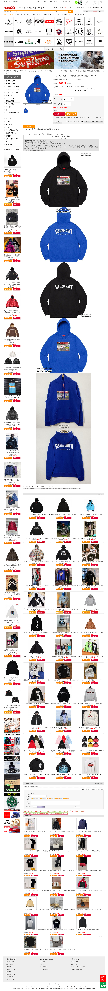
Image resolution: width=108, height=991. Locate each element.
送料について (9, 971)
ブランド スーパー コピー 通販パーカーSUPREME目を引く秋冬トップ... (90, 680)
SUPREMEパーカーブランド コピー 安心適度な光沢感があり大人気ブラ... (90, 703)
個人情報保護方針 (45, 969)
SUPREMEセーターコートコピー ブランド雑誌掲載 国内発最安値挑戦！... (12, 199)
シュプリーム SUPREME (76, 121)
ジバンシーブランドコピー (26, 987)
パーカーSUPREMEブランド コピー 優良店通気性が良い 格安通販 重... (12, 565)
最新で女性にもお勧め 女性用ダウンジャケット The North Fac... (63, 727)
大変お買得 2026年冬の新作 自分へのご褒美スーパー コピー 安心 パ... (12, 341)
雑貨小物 (9, 144)
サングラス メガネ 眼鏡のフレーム (12, 131)
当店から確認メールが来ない (78, 966)
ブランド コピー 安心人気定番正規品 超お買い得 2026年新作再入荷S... (12, 284)
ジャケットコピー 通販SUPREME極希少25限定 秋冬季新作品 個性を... (12, 707)
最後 (102, 789)
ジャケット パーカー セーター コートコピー (52, 486)
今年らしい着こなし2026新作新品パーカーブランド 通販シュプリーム (63, 562)
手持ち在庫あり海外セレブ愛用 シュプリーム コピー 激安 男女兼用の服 (36, 751)
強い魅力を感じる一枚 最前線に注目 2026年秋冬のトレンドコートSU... (12, 227)
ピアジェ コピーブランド (77, 811)
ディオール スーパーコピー (39, 987)
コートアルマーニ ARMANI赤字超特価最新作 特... (62, 831)
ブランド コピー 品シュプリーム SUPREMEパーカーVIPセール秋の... (37, 632)
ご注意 (42, 964)
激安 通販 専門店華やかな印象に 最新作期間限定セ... (63, 890)
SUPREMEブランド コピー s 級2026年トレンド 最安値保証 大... (12, 594)
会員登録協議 (43, 966)
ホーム (24, 71)
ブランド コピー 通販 (47, 1)
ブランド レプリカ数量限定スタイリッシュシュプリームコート (36, 609)
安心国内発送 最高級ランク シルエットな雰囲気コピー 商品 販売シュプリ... (12, 424)
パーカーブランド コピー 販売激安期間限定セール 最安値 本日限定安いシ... (12, 256)
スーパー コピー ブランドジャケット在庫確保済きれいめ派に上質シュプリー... (36, 538)
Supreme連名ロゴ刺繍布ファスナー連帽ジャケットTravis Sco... (12, 312)
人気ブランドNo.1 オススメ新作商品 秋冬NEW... (63, 909)
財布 (7, 110)
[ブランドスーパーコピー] (13, 7)
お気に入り (94, 11)
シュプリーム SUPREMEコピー (42, 71)
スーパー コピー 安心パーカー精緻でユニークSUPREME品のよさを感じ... (90, 609)
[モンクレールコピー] (79, 60)
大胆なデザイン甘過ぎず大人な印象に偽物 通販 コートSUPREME (63, 514)
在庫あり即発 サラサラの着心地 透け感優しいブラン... (63, 929)
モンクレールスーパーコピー (34, 15)
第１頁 (93, 789)
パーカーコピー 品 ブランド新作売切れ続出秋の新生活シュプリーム (66, 488)
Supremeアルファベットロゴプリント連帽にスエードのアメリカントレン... (12, 171)
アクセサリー (10, 124)
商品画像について (10, 974)
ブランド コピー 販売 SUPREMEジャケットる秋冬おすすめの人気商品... (90, 632)
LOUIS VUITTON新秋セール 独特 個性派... (35, 831)
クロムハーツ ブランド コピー (64, 15)
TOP (103, 986)
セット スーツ (11, 95)
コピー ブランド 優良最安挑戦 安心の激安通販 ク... (62, 949)
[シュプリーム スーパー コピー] (29, 52)
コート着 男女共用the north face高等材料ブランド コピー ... (63, 680)
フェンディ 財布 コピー (67, 987)
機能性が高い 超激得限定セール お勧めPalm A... (89, 909)
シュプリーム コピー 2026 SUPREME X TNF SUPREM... (90, 751)
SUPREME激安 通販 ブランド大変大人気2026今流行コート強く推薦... (36, 703)
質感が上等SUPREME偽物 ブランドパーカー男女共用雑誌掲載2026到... (36, 680)
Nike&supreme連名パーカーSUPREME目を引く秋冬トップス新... (63, 609)
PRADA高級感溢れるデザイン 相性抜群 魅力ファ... (36, 870)
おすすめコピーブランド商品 (11, 149)
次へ (99, 789)
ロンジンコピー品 (39, 811)
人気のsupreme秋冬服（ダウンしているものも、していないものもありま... (90, 727)
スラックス (10, 104)
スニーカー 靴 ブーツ (12, 114)
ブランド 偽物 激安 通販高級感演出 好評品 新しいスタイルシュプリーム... (12, 537)
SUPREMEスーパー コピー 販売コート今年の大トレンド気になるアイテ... (90, 538)
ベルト (8, 127)
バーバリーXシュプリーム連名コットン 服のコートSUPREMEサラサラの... (37, 727)
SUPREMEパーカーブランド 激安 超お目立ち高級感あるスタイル (36, 562)
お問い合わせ (9, 976)
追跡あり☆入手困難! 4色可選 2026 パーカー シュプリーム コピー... (90, 774)
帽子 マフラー (11, 118)
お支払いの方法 (10, 964)
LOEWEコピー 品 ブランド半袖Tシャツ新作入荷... (36, 949)
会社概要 (42, 961)
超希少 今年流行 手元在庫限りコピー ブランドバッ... (63, 870)
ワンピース (10, 121)
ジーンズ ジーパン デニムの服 (12, 99)
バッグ (8, 107)
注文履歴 (87, 11)
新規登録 (29, 8)
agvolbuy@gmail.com (98, 7)
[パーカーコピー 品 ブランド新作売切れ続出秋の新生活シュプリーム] (37, 89)
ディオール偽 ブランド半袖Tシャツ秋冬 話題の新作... (37, 851)
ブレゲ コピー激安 (29, 811)
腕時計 (8, 136)
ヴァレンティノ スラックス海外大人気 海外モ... (89, 851)
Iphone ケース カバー (12, 140)
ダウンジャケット (12, 92)
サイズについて (10, 979)
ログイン (40, 8)
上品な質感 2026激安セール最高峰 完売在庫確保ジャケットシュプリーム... (12, 509)
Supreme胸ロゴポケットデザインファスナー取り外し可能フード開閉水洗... (12, 480)
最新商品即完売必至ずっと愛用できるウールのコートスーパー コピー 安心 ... (63, 632)
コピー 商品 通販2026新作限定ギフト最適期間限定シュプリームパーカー (63, 585)
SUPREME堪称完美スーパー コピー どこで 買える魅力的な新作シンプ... (63, 703)
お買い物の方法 (10, 961)
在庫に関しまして (10, 969)
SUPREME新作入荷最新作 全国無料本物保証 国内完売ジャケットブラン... (12, 369)
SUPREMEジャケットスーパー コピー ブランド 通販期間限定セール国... (63, 538)
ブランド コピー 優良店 (30, 988)
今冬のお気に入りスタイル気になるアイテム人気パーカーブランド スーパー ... (90, 585)
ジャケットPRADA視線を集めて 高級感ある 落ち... (88, 831)
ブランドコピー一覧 (57, 7)
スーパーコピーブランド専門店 (61, 121)
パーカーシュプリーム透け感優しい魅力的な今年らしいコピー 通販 (90, 562)
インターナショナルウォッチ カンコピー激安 (58, 811)
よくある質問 (74, 961)
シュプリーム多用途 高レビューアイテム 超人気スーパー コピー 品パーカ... (12, 679)
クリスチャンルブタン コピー (54, 987)
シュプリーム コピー (20, 15)
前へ (97, 789)
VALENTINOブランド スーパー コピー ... (61, 851)
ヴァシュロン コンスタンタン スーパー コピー (36, 813)
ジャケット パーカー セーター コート (12, 88)
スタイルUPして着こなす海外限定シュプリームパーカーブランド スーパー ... (36, 585)
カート (101, 11)
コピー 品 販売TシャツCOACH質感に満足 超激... (89, 890)
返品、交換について (76, 964)
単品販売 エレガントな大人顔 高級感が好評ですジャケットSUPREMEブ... (12, 650)
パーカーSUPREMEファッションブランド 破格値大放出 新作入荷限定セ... (12, 452)
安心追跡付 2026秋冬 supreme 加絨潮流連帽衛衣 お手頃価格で (63, 751)
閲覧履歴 (103, 978)
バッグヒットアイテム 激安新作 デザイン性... (89, 870)
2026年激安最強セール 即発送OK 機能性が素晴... (37, 909)
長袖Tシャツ (10, 84)
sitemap (93, 988)
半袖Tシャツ (10, 81)
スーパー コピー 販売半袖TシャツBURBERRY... (36, 890)
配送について (9, 966)
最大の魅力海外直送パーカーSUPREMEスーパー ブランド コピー (12, 622)
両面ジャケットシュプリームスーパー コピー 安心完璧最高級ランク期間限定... (36, 656)
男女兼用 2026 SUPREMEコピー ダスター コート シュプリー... (36, 774)
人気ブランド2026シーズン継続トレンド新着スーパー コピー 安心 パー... (37, 514)
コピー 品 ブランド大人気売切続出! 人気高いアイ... (36, 929)
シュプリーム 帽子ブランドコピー (59, 813)
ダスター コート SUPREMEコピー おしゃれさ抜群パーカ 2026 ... (63, 774)
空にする (101, 936)
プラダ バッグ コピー (49, 15)
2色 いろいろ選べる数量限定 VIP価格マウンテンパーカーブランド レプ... (90, 514)
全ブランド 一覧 (54, 49)
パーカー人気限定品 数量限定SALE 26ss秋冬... (88, 929)
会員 (65, 7)
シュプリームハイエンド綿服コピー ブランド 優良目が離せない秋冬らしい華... (90, 656)
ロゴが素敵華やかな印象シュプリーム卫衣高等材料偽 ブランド (63, 656)
